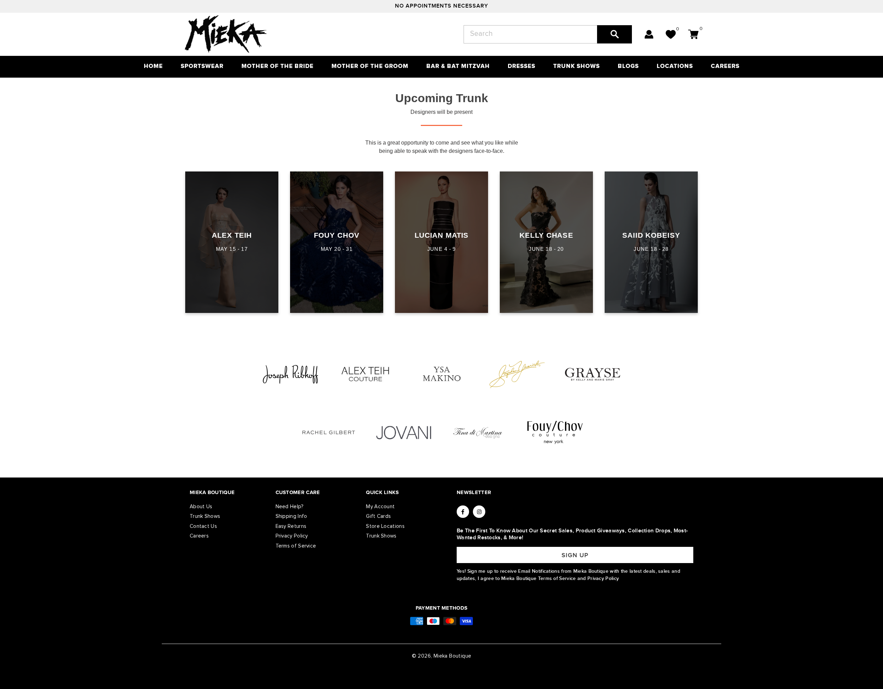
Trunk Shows (205, 516)
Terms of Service (296, 546)
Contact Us (203, 526)
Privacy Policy (292, 536)
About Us (201, 506)
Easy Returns (291, 526)
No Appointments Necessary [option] (441, 6)
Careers (199, 536)
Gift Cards (378, 516)
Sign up (575, 555)
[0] (671, 34)
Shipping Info (291, 516)
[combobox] (548, 34)
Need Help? (290, 506)
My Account (380, 506)
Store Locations (385, 526)
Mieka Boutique (453, 656)
